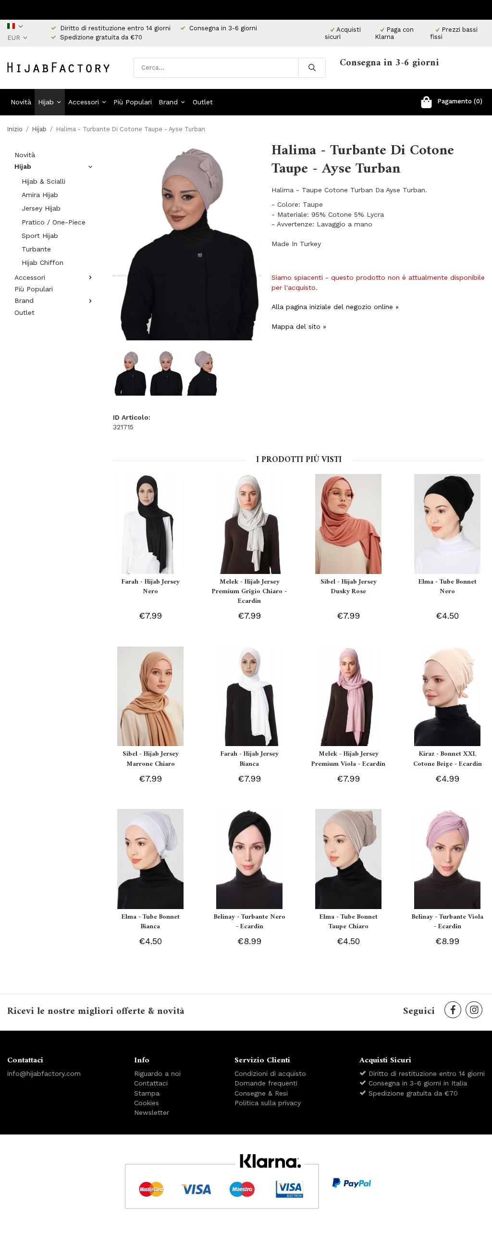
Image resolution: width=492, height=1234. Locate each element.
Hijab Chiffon (42, 262)
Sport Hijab (40, 235)
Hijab (46, 102)
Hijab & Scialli (43, 181)
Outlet (203, 102)
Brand (168, 102)
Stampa (147, 1093)
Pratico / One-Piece (54, 222)
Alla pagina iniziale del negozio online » (335, 307)
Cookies (146, 1103)
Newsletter (151, 1112)
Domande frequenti (265, 1083)
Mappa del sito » (298, 326)
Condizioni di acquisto (270, 1073)
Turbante (36, 249)
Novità (21, 102)
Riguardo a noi (157, 1073)
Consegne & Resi (261, 1093)
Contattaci (151, 1083)
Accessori (83, 102)
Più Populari (132, 102)
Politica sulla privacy (267, 1103)
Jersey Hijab (41, 208)
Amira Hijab (40, 195)
